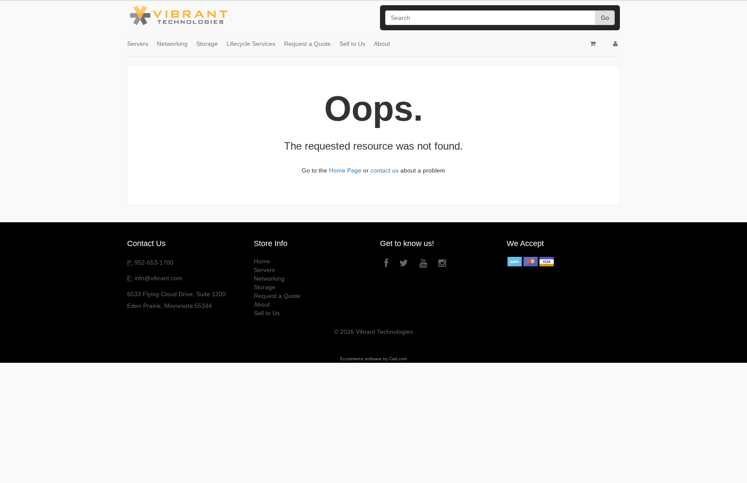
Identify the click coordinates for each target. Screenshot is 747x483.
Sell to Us (352, 43)
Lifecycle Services (251, 43)
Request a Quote (307, 43)
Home (262, 261)
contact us (384, 170)
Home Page (345, 170)
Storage (207, 43)
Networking (172, 43)
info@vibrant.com (158, 278)
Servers (137, 43)
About (382, 43)
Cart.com (398, 358)
